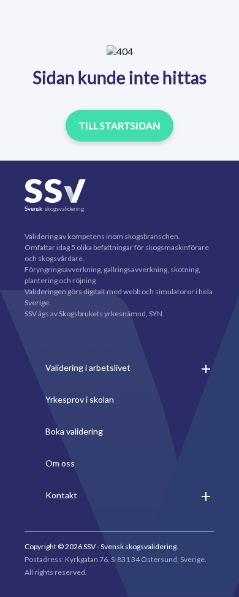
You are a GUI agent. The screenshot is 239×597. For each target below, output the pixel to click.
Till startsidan (119, 125)
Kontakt (61, 495)
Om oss (60, 463)
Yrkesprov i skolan (79, 399)
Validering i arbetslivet (88, 367)
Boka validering (74, 431)
